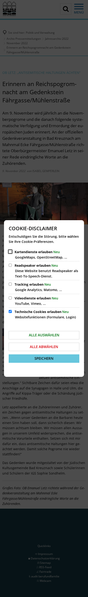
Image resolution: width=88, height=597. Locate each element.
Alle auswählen (44, 335)
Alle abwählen (44, 346)
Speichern (44, 358)
